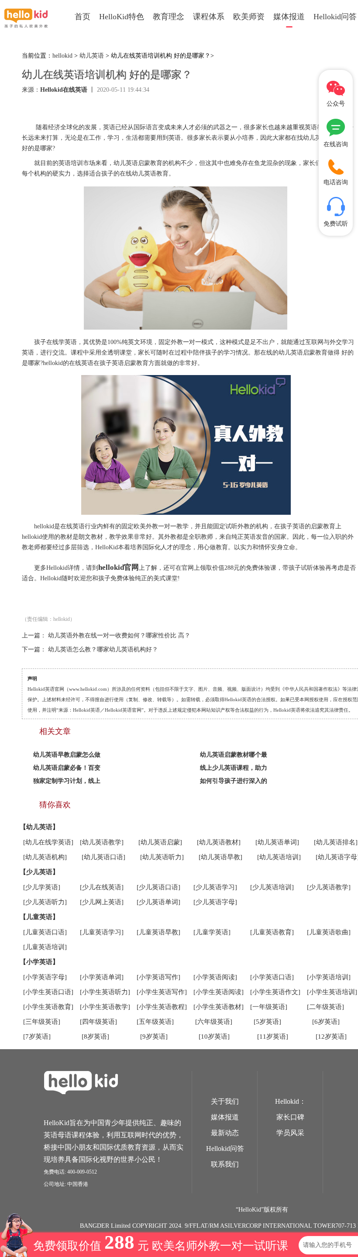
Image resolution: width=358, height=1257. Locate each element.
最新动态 (225, 1132)
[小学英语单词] (102, 977)
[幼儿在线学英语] (48, 842)
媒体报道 (289, 16)
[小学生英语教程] (162, 1006)
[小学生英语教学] (105, 1006)
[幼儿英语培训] (279, 857)
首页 (82, 16)
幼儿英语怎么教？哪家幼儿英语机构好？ (103, 649)
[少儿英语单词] (158, 902)
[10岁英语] (214, 1036)
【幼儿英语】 (39, 826)
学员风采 (290, 1132)
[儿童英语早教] (158, 932)
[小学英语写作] (158, 977)
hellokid (62, 55)
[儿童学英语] (212, 932)
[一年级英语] (268, 1006)
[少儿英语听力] (45, 902)
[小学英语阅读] (215, 977)
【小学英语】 (39, 961)
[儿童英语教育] (272, 932)
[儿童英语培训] (45, 947)
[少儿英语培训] (272, 887)
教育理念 (168, 16)
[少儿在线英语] (102, 887)
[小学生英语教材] (218, 1006)
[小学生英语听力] (105, 991)
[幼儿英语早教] (220, 857)
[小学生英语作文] (275, 991)
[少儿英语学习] (215, 887)
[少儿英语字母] (215, 902)
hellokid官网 (118, 567)
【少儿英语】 (39, 871)
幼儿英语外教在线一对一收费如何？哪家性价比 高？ (119, 635)
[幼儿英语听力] (162, 857)
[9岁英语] (154, 1036)
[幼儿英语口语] (103, 857)
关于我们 (225, 1101)
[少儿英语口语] (158, 887)
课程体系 (208, 16)
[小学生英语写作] (162, 991)
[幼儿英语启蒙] (160, 842)
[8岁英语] (95, 1036)
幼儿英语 (91, 55)
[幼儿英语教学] (102, 842)
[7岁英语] (37, 1036)
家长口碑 (290, 1117)
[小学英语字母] (45, 977)
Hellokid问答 (225, 1148)
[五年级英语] (155, 1021)
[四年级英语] (98, 1021)
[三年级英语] (41, 1021)
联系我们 (225, 1164)
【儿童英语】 (39, 916)
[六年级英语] (213, 1021)
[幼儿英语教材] (219, 842)
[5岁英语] (267, 1021)
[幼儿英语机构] (45, 857)
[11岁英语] (272, 1036)
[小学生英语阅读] (218, 991)
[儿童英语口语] (45, 932)
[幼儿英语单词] (277, 842)
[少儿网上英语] (102, 902)
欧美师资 (249, 16)
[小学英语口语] (272, 977)
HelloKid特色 (121, 16)
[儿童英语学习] (102, 932)
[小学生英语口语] (48, 991)
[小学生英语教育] (48, 1006)
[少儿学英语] (41, 887)
